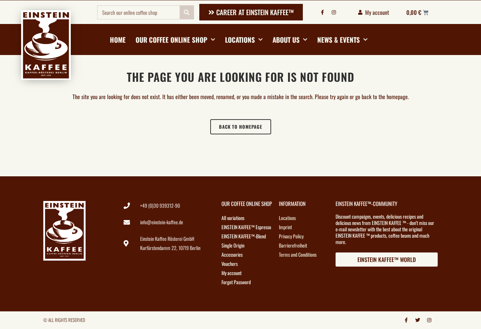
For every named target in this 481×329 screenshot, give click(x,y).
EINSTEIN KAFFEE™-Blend (243, 236)
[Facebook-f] (322, 12)
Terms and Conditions (298, 254)
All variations (232, 217)
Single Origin (232, 245)
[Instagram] (334, 12)
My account (231, 272)
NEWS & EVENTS (338, 39)
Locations (240, 39)
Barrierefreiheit (293, 245)
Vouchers (229, 263)
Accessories (232, 254)
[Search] (187, 12)
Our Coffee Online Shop (171, 39)
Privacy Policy (291, 236)
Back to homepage (240, 126)
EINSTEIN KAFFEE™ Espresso (246, 227)
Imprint (285, 227)
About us (286, 39)
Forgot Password (236, 282)
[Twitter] (418, 320)
